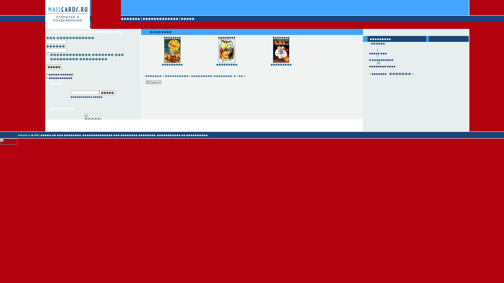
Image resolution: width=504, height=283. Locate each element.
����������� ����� (86, 97)
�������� (172, 37)
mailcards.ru (24, 135)
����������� (60, 78)
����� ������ (61, 74)
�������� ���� (382, 66)
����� (188, 18)
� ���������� (381, 60)
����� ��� (378, 53)
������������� (160, 18)
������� (130, 18)
